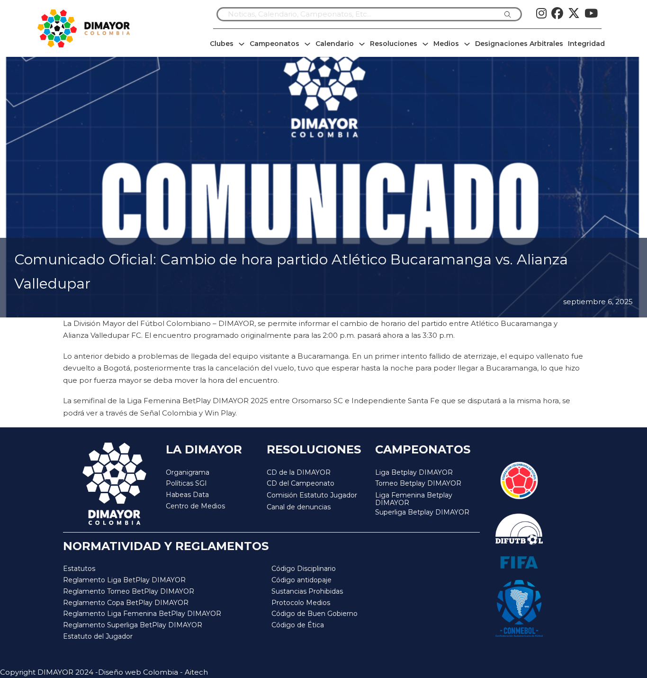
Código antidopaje (301, 580)
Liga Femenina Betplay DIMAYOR (413, 499)
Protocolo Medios (300, 602)
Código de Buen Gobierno (314, 613)
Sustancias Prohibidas (307, 591)
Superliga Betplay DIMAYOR (422, 512)
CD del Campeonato (300, 483)
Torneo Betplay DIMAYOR (418, 483)
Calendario (334, 43)
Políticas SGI (186, 483)
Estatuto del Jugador (98, 636)
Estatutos (79, 568)
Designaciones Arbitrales (519, 43)
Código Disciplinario (303, 568)
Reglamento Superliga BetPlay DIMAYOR (132, 625)
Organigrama (187, 472)
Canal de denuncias (299, 507)
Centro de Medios (195, 506)
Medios (446, 43)
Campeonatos (274, 43)
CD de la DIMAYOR (299, 472)
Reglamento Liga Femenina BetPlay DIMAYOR (142, 613)
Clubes (222, 43)
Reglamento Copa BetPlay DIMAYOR (126, 602)
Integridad (586, 43)
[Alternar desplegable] (241, 44)
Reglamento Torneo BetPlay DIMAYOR (128, 591)
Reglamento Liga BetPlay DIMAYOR (124, 580)
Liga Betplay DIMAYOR (414, 472)
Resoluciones (393, 43)
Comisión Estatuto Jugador (312, 495)
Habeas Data (187, 494)
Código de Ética (297, 625)
